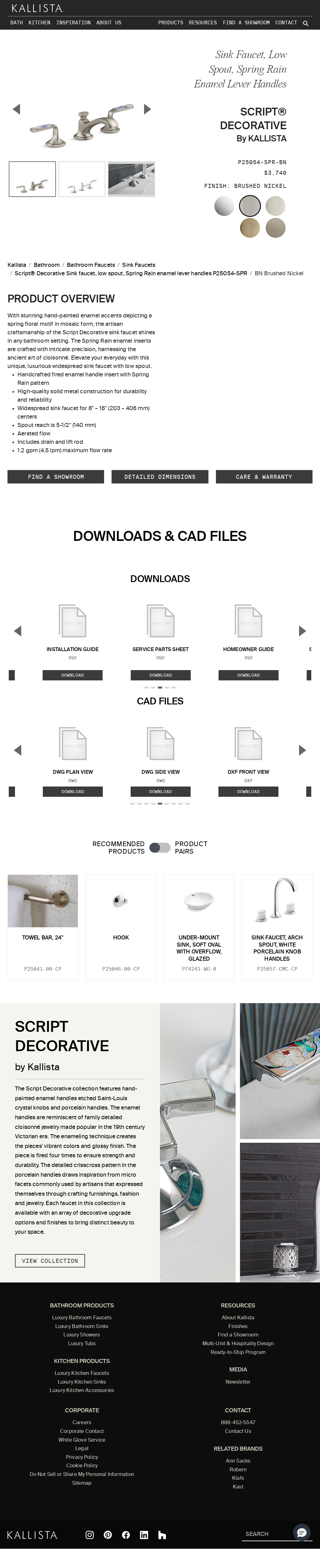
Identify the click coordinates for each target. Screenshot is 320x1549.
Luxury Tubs (82, 1343)
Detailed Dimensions (160, 476)
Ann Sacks (238, 1461)
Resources (203, 23)
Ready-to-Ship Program (238, 1352)
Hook (121, 938)
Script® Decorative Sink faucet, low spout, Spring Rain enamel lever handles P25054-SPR (131, 274)
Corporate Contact (82, 1431)
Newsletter (238, 1382)
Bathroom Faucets (91, 265)
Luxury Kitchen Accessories (82, 1390)
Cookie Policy (82, 1465)
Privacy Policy (82, 1457)
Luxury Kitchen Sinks (82, 1382)
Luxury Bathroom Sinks (81, 1326)
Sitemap (82, 1483)
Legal (81, 1448)
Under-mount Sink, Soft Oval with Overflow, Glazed (199, 948)
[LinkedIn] (144, 1535)
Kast (238, 1487)
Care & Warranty (264, 476)
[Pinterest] (108, 1535)
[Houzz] (162, 1535)
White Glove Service (81, 1440)
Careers (81, 1422)
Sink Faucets (138, 265)
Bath (16, 23)
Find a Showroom (246, 23)
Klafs (238, 1478)
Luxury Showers (81, 1335)
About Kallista (238, 1318)
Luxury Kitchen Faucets (82, 1373)
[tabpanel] (160, 923)
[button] (302, 1532)
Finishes (238, 1326)
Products (170, 23)
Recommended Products (118, 848)
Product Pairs (191, 848)
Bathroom (47, 265)
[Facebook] (126, 1535)
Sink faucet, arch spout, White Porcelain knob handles (277, 948)
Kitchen (39, 23)
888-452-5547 (238, 1422)
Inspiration (73, 23)
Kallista (17, 265)
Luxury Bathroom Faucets (82, 1318)
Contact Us (238, 1431)
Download (73, 675)
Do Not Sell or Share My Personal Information (82, 1474)
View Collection (50, 1260)
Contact (286, 23)
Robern (238, 1470)
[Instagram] (90, 1535)
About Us (108, 23)
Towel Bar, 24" (42, 938)
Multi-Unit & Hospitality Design (238, 1343)
